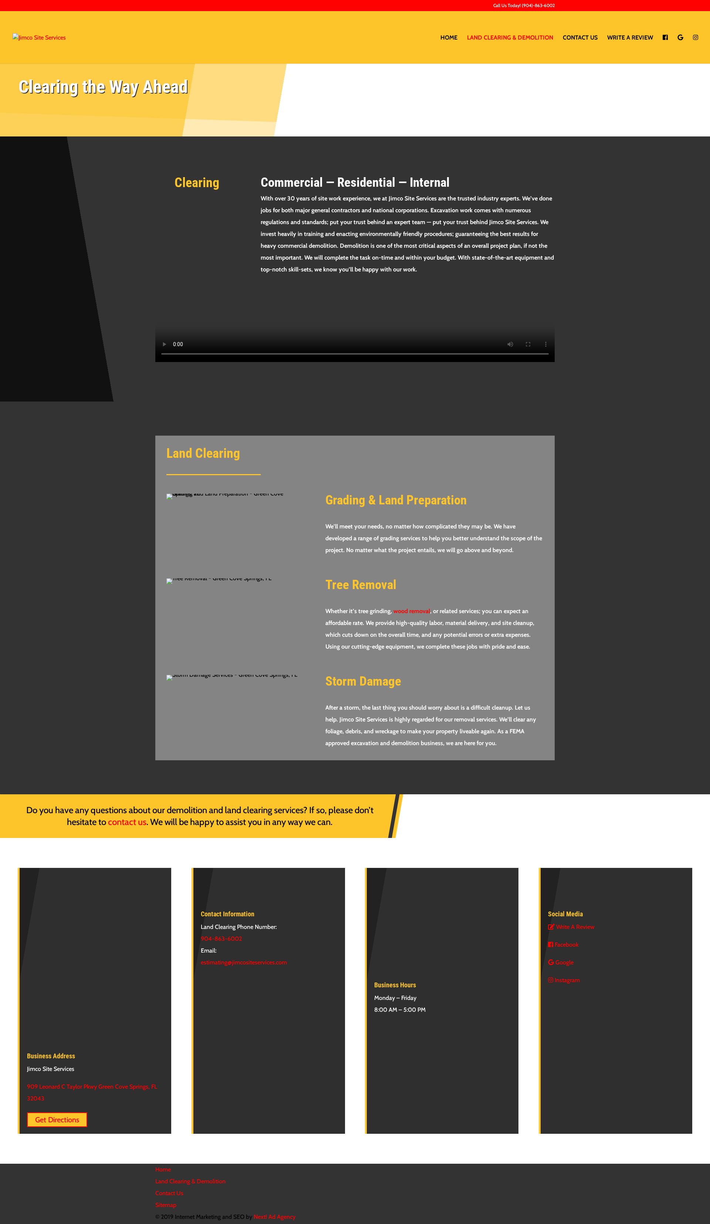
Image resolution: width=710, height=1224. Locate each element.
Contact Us (580, 38)
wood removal (411, 611)
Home (448, 38)
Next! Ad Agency (274, 1216)
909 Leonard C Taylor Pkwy (62, 1086)
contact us (127, 821)
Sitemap (165, 1204)
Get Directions (57, 1119)
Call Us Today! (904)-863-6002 (524, 5)
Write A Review (630, 38)
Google (564, 962)
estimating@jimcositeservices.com (244, 962)
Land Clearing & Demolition (510, 38)
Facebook (565, 944)
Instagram (566, 980)
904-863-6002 (221, 938)
